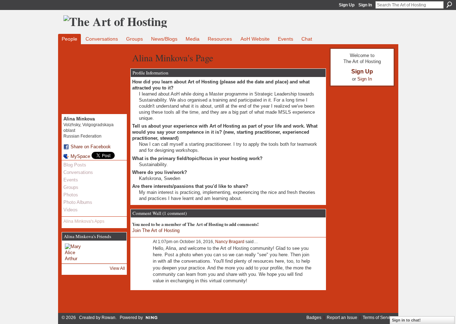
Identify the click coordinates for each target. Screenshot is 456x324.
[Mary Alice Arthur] (73, 252)
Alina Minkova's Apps (83, 221)
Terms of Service (379, 317)
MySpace (80, 156)
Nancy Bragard (229, 241)
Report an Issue (342, 317)
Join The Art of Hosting (156, 230)
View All (117, 268)
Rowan (108, 317)
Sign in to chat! (406, 320)
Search (449, 4)
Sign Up (346, 4)
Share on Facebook (91, 146)
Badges (313, 317)
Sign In (365, 4)
